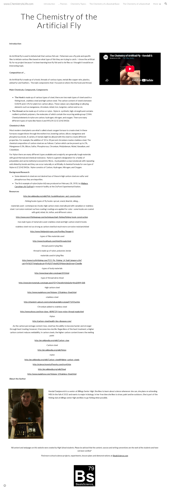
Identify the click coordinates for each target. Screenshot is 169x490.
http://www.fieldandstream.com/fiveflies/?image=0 (52, 231)
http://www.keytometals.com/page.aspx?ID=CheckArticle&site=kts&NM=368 (52, 283)
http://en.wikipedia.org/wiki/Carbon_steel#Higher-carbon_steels (52, 360)
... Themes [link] (62, 4)
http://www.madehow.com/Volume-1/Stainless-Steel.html (51, 292)
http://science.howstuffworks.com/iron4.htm (52, 364)
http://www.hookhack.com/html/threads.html (52, 241)
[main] (59, 21)
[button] (166, 4)
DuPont (30, 186)
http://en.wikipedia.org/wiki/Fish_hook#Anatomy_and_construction (52, 196)
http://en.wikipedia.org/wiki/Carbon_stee (52, 340)
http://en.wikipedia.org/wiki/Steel (52, 369)
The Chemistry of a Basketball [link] (136, 4)
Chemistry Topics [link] (78, 4)
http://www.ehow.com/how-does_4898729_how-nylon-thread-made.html (52, 311)
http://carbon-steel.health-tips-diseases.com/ (51, 321)
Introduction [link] (49, 4)
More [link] (155, 4)
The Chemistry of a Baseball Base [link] (104, 4)
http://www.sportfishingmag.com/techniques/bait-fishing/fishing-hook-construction (52, 217)
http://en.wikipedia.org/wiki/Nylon (52, 350)
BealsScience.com (120, 456)
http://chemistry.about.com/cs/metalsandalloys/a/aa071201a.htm (52, 302)
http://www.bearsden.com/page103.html (52, 273)
